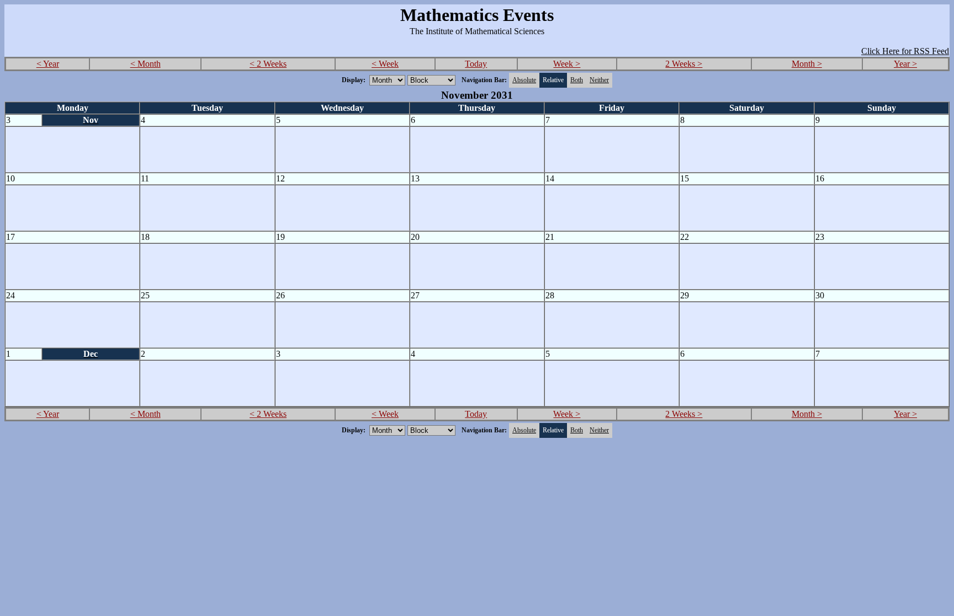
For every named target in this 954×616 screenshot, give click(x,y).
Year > (905, 63)
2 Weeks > (683, 63)
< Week (385, 63)
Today (476, 63)
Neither (599, 80)
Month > (807, 63)
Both (576, 80)
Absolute (524, 80)
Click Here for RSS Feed (905, 51)
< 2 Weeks (268, 63)
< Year (47, 63)
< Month (145, 63)
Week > (566, 63)
